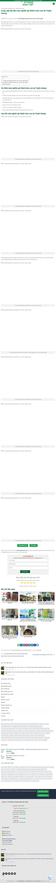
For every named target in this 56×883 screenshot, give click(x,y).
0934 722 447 (16, 818)
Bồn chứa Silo (4, 767)
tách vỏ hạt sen (19, 740)
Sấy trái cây (41, 737)
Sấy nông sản (16, 737)
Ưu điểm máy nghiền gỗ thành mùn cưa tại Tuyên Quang (15, 80)
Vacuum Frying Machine (6, 780)
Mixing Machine (25, 769)
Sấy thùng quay (4, 778)
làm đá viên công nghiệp (6, 730)
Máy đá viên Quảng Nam (14, 733)
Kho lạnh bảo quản (5, 683)
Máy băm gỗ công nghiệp (35, 769)
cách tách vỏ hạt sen (44, 724)
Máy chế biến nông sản (7, 691)
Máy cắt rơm (15, 771)
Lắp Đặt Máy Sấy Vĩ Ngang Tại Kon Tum (43, 654)
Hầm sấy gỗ (51, 767)
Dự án (23, 8)
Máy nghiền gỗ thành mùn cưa (24, 774)
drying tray (37, 767)
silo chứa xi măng (4, 735)
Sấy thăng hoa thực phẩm (25, 737)
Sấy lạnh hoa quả (26, 735)
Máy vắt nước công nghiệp (13, 776)
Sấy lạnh (11, 735)
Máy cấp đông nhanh (6, 686)
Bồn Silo (9, 767)
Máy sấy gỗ (41, 774)
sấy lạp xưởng (41, 735)
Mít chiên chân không (25, 733)
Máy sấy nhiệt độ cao (6, 705)
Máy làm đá (41, 771)
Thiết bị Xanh (4, 710)
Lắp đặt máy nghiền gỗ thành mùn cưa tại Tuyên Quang (15, 82)
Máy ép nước (22, 776)
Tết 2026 (35, 740)
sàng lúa (43, 776)
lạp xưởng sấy (31, 730)
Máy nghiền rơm (35, 774)
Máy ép (3, 697)
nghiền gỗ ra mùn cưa (39, 733)
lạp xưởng (25, 730)
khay (2, 769)
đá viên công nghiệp (43, 740)
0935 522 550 (23, 814)
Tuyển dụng (47, 737)
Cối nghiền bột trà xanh (23, 767)
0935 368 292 (23, 822)
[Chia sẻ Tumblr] (35, 645)
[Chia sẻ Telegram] (37, 645)
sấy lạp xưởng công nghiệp (6, 737)
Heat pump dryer (44, 767)
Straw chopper (38, 776)
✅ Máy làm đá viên (7, 835)
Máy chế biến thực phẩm (7, 694)
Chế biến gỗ (18, 8)
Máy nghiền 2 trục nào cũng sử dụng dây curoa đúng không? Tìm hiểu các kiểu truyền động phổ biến (29, 672)
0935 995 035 (23, 812)
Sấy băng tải (49, 776)
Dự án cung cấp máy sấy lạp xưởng (35, 726)
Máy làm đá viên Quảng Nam (47, 730)
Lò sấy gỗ (12, 769)
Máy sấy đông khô (48, 774)
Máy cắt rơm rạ (22, 771)
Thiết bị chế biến (5, 708)
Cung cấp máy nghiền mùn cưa (8, 8)
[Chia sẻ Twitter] (24, 645)
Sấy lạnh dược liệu (17, 735)
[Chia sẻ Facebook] (21, 645)
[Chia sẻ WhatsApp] (18, 645)
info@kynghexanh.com (22, 808)
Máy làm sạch (35, 771)
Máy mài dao (3, 774)
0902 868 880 (16, 814)
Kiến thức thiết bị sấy (45, 728)
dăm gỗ (25, 726)
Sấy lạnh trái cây (34, 735)
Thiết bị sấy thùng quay (13, 778)
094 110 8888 (21, 805)
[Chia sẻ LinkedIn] (32, 645)
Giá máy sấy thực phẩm (26, 728)
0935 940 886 (23, 818)
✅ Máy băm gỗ (6, 833)
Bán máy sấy (3, 724)
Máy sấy (3, 702)
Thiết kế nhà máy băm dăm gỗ (25, 778)
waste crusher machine (16, 780)
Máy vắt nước (4, 776)
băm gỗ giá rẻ (24, 724)
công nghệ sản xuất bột (6, 726)
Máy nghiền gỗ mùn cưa (12, 774)
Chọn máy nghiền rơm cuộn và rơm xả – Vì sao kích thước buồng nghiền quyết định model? (28, 667)
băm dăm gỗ (17, 724)
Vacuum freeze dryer (48, 778)
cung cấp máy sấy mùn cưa (33, 724)
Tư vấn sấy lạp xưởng (28, 740)
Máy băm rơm (43, 769)
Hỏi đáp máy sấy (36, 728)
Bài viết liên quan (6, 84)
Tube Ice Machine (39, 778)
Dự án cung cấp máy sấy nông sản (8, 728)
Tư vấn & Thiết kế (5, 713)
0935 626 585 (16, 822)
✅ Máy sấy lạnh (6, 831)
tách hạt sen (3, 740)
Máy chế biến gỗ (5, 688)
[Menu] (54, 4)
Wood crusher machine (34, 780)
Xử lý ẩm (3, 716)
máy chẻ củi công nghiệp (6, 771)
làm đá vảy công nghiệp (17, 730)
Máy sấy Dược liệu (5, 733)
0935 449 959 (16, 812)
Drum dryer (32, 767)
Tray (33, 778)
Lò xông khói (18, 769)
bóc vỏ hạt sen (11, 724)
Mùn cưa (32, 733)
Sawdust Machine (30, 776)
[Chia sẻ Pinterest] (26, 645)
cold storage (15, 767)
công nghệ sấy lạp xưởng (17, 726)
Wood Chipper (25, 780)
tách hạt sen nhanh (11, 740)
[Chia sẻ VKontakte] (29, 645)
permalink (39, 650)
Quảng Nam (47, 733)
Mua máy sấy (37, 730)
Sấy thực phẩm (35, 737)
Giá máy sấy (18, 728)
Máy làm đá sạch (5, 699)
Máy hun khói (28, 771)
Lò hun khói (7, 769)
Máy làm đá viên (48, 771)
